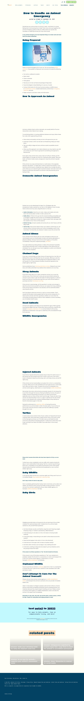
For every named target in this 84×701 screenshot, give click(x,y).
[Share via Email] (47, 22)
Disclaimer (23, 682)
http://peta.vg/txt (42, 618)
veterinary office (40, 404)
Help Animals (18, 5)
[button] (75, 5)
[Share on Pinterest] (43, 22)
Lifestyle (28, 5)
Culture (36, 5)
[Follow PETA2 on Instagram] (64, 2)
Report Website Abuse (16, 683)
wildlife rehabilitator (56, 388)
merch (48, 5)
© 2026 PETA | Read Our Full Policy (12, 682)
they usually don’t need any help (41, 477)
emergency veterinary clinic (34, 309)
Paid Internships (8, 678)
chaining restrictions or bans (42, 266)
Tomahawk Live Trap (38, 281)
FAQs (20, 678)
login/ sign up (71, 2)
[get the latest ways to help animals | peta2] (10, 5)
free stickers (64, 5)
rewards (71, 5)
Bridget (38, 19)
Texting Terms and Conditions (71, 682)
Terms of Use (7, 683)
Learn (42, 5)
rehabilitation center (30, 88)
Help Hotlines (16, 678)
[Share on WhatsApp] (40, 22)
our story (55, 5)
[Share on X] (36, 22)
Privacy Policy (30, 682)
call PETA (48, 241)
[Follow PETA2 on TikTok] (62, 2)
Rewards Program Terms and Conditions (42, 682)
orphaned (40, 566)
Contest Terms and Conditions (57, 682)
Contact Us (24, 678)
